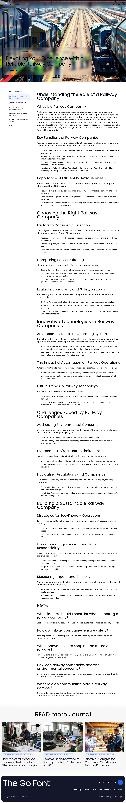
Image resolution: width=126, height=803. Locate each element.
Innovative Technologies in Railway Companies (17, 108)
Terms (115, 797)
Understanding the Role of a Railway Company (18, 97)
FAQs (11, 125)
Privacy (108, 797)
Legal (120, 797)
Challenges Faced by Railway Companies (18, 114)
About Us (102, 797)
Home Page (77, 790)
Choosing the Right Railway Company (17, 103)
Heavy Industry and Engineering (20, 51)
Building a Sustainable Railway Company (18, 120)
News (87, 790)
